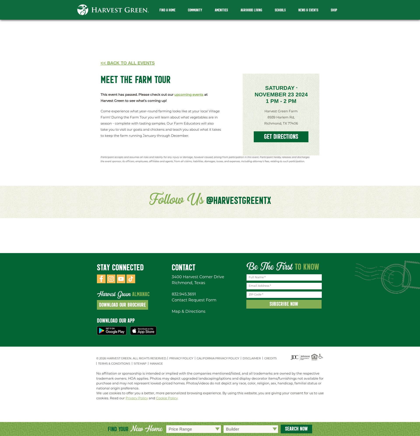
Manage (156, 363)
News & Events (308, 10)
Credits (270, 358)
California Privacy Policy (218, 358)
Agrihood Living (251, 10)
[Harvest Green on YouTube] (121, 282)
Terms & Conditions (114, 363)
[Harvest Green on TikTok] (130, 282)
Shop (334, 10)
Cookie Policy (166, 398)
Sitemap (140, 363)
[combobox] (193, 429)
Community (195, 10)
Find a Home (167, 10)
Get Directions (281, 136)
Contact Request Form (194, 300)
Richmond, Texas (188, 283)
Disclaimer (252, 358)
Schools (280, 10)
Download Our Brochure (122, 304)
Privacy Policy (181, 358)
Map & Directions (188, 312)
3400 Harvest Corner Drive (198, 277)
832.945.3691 (184, 295)
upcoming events (188, 95)
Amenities (221, 10)
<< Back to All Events (128, 63)
